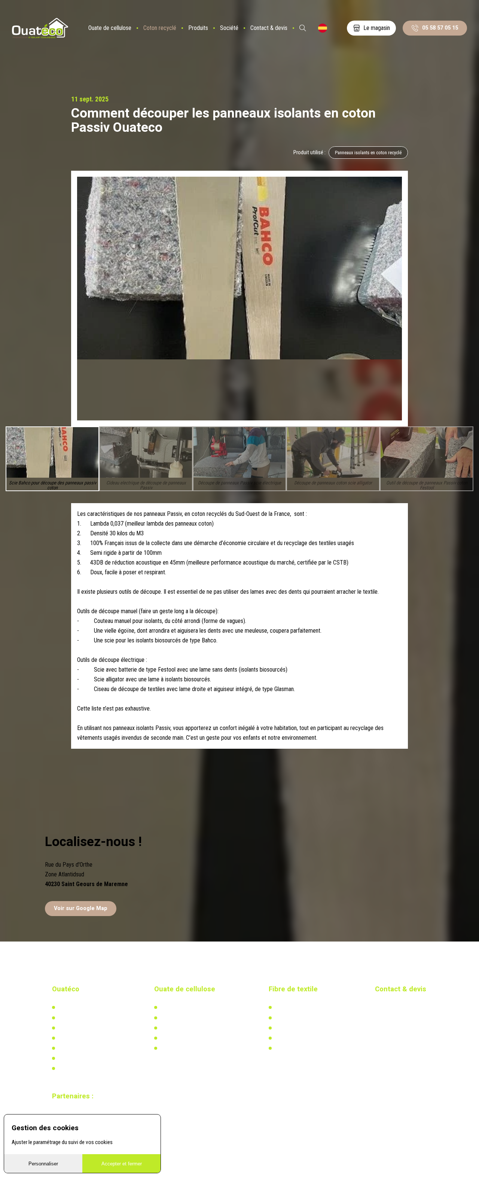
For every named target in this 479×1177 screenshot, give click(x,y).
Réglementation (177, 1028)
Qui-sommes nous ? (79, 1007)
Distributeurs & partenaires (86, 1038)
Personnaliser (43, 1164)
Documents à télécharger (85, 1048)
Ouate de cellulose (109, 27)
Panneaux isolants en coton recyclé (368, 152)
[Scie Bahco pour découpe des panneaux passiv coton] (239, 268)
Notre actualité (74, 1018)
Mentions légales (76, 1068)
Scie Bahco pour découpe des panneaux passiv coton (52, 485)
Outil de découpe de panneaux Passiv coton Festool (426, 485)
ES (322, 28)
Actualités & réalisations (186, 1018)
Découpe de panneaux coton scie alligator (333, 483)
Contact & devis (268, 27)
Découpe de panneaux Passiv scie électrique (239, 483)
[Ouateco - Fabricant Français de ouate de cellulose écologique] (40, 28)
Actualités (285, 1018)
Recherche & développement (191, 1038)
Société (229, 27)
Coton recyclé (159, 27)
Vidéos (65, 1058)
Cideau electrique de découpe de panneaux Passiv (146, 485)
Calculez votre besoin (183, 1048)
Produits (198, 27)
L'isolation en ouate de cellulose (195, 1007)
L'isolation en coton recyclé (304, 1007)
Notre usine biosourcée (83, 1028)
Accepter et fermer (121, 1164)
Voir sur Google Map (80, 908)
